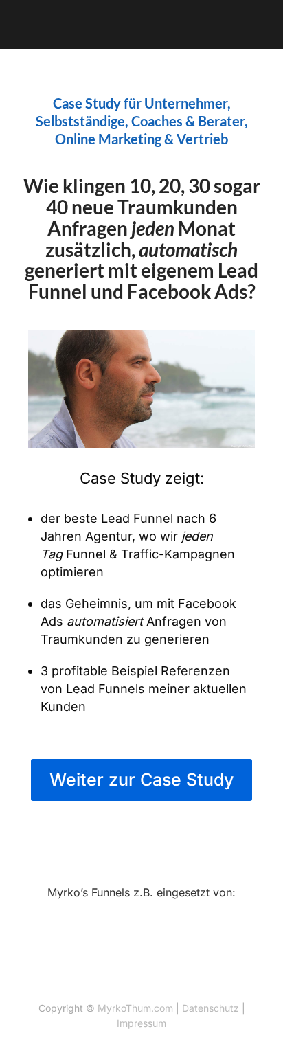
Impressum (141, 1023)
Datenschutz (210, 1008)
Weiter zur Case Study (141, 779)
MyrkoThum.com (135, 1008)
